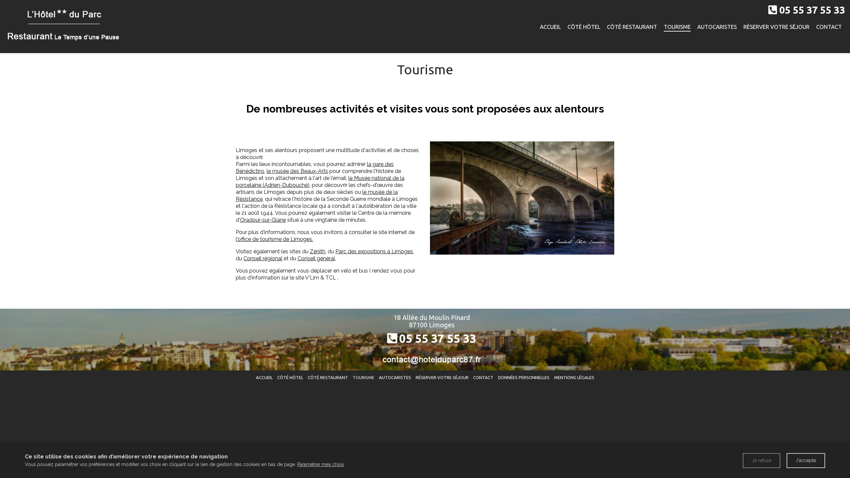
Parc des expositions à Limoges (374, 251)
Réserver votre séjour (776, 27)
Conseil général (316, 258)
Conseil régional (262, 258)
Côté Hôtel (583, 27)
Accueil (550, 27)
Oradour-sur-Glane (263, 220)
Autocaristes (717, 27)
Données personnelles (524, 377)
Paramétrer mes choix (320, 464)
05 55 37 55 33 (437, 338)
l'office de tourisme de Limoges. (274, 239)
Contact (829, 27)
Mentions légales (574, 377)
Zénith (317, 251)
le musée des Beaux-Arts (297, 171)
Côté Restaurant (632, 27)
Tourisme (677, 27)
